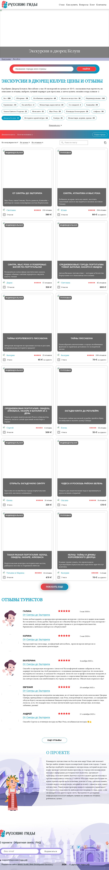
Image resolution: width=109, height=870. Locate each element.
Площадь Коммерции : (77, 111)
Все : (7, 98)
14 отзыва (102, 428)
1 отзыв (103, 573)
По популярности (9, 142)
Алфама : (98, 111)
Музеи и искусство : (70, 98)
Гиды (99, 134)
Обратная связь (24, 842)
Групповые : (10, 105)
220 (49, 504)
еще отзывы (54, 740)
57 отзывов (47, 283)
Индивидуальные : (95, 98)
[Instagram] (99, 847)
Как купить (72, 4)
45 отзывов (101, 283)
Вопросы (83, 4)
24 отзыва (47, 573)
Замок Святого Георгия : (15, 111)
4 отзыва (48, 428)
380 (49, 214)
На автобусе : (28, 105)
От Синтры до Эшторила (36, 614)
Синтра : (58, 118)
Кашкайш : (92, 105)
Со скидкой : (75, 105)
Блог (92, 4)
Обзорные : (22, 98)
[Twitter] (78, 847)
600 (103, 287)
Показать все (54, 125)
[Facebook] (72, 847)
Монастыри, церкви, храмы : (81, 118)
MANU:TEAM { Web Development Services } (35, 864)
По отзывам (37, 142)
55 (95, 432)
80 (94, 214)
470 (49, 577)
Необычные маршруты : (44, 98)
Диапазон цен (8, 134)
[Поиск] (62, 143)
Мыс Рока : (55, 111)
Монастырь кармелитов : (51, 105)
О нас (62, 4)
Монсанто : (38, 111)
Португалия (6, 59)
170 (103, 504)
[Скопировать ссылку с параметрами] (105, 143)
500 (49, 432)
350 (49, 287)
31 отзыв (48, 500)
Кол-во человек (24, 134)
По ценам (24, 142)
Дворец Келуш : (11, 118)
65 (40, 359)
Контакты (101, 4)
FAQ (38, 842)
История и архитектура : (36, 118)
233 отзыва (47, 210)
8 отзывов (102, 500)
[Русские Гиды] (19, 4)
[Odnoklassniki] (85, 847)
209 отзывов (101, 355)
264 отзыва (101, 210)
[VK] (92, 847)
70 (95, 359)
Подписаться (50, 851)
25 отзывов (47, 355)
